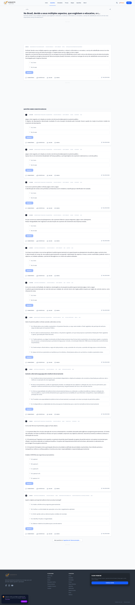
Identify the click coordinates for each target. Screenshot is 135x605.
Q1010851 (31, 215)
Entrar (128, 2)
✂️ (27, 62)
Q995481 (30, 369)
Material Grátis (72, 590)
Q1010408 (31, 282)
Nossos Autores (51, 584)
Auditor (68, 247)
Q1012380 (31, 114)
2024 (79, 317)
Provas (66, 2)
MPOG (63, 46)
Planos (49, 577)
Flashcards (71, 588)
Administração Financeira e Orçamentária (43, 114)
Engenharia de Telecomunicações (37, 46)
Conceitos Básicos (49, 46)
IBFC (63, 317)
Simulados (59, 2)
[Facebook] (6, 585)
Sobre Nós (49, 575)
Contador (76, 114)
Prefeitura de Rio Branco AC (65, 495)
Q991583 (30, 495)
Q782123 (27, 46)
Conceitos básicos (57, 114)
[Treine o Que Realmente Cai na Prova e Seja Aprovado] (9, 3)
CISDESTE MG (68, 421)
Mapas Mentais (72, 584)
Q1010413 (31, 247)
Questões (52, 2)
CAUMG (71, 114)
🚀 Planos (121, 2)
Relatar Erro (106, 77)
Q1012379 (31, 149)
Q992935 (30, 421)
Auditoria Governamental (39, 247)
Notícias (70, 594)
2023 (91, 495)
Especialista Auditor (66, 369)
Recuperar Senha (51, 582)
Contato (49, 588)
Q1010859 (31, 182)
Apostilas (78, 2)
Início (46, 2)
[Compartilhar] (110, 9)
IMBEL (60, 369)
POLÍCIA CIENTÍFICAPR (69, 317)
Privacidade (127, 602)
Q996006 (30, 317)
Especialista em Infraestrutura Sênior (74, 46)
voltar (27, 9)
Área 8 (76, 317)
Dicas (70, 592)
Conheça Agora (110, 582)
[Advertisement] (67, 32)
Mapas (72, 2)
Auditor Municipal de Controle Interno (80, 495)
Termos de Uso (118, 602)
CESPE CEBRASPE (58, 46)
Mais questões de (67, 540)
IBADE (63, 421)
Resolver (29, 72)
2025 (81, 114)
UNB (64, 247)
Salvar (50, 77)
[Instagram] (9, 585)
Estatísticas (41, 77)
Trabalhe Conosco (51, 586)
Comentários (30, 77)
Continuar (24, 601)
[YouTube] (12, 585)
